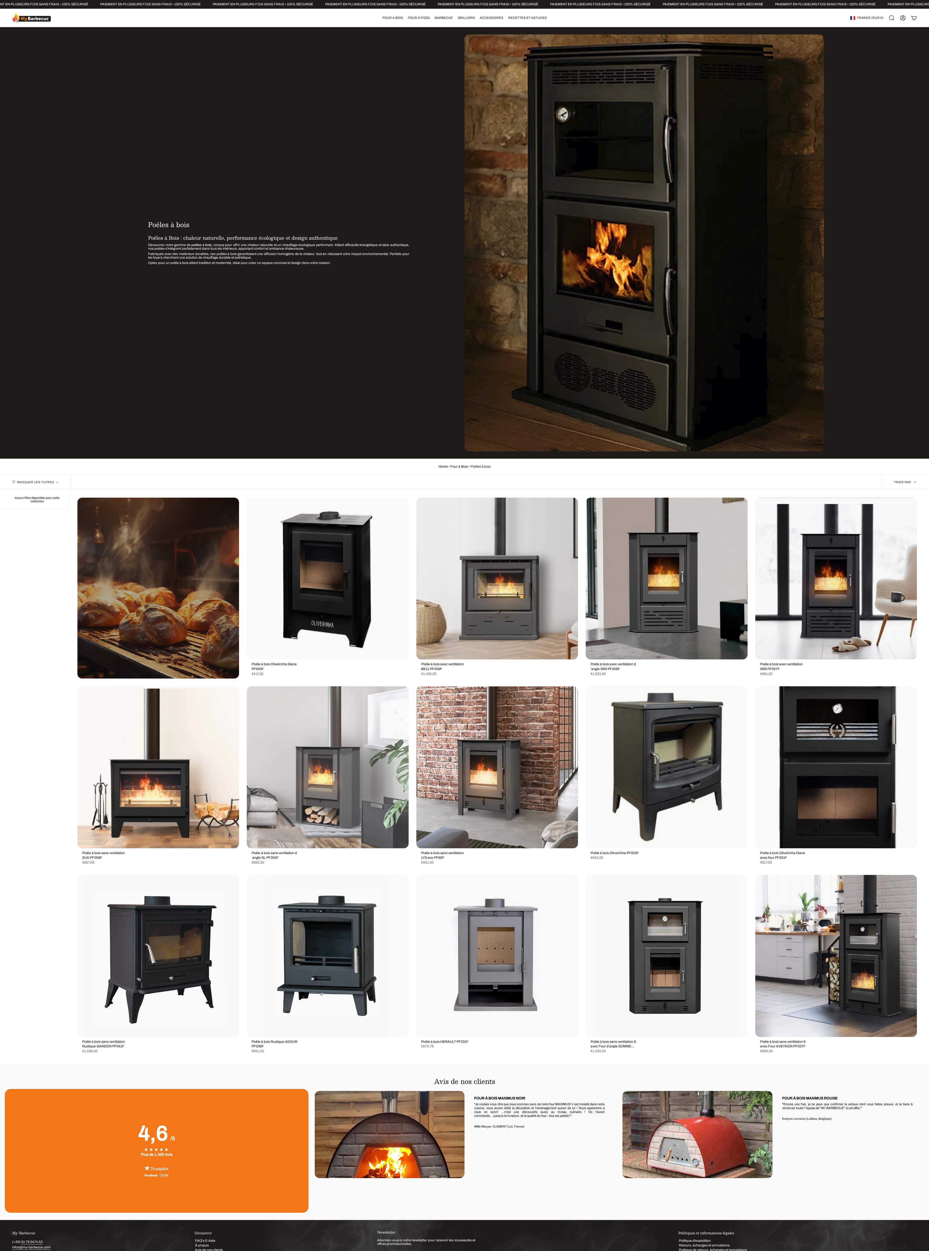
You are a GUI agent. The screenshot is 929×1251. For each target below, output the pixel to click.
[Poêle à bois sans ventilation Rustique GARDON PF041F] (158, 956)
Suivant (917, 1151)
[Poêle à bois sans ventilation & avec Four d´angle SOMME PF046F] (666, 956)
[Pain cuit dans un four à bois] (158, 588)
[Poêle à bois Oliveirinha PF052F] (666, 767)
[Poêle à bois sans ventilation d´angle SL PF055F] (327, 767)
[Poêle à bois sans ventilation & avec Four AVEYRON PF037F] (836, 956)
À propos (202, 1245)
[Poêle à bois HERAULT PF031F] (497, 956)
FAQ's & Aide (205, 1241)
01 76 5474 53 (32, 1242)
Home (443, 466)
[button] (392, 17)
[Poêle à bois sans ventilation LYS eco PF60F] (497, 767)
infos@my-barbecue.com (31, 1247)
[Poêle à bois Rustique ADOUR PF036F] (327, 956)
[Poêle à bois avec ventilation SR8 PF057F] (836, 578)
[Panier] (914, 18)
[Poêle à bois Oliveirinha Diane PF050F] (327, 578)
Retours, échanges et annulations (704, 1245)
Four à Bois (459, 466)
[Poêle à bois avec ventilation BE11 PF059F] (497, 578)
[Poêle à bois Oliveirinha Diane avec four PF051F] (836, 767)
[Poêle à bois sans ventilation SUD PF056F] (158, 767)
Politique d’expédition (695, 1241)
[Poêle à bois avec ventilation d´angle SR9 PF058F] (666, 578)
